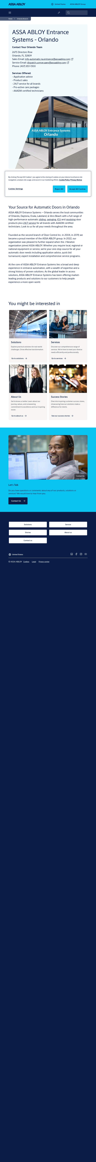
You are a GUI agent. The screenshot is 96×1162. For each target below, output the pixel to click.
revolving (71, 219)
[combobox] (77, 12)
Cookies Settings (15, 189)
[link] (12, 19)
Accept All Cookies (77, 189)
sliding (42, 219)
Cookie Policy (64, 180)
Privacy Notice (76, 180)
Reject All (59, 189)
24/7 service (29, 223)
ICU (59, 219)
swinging (51, 219)
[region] (48, 184)
